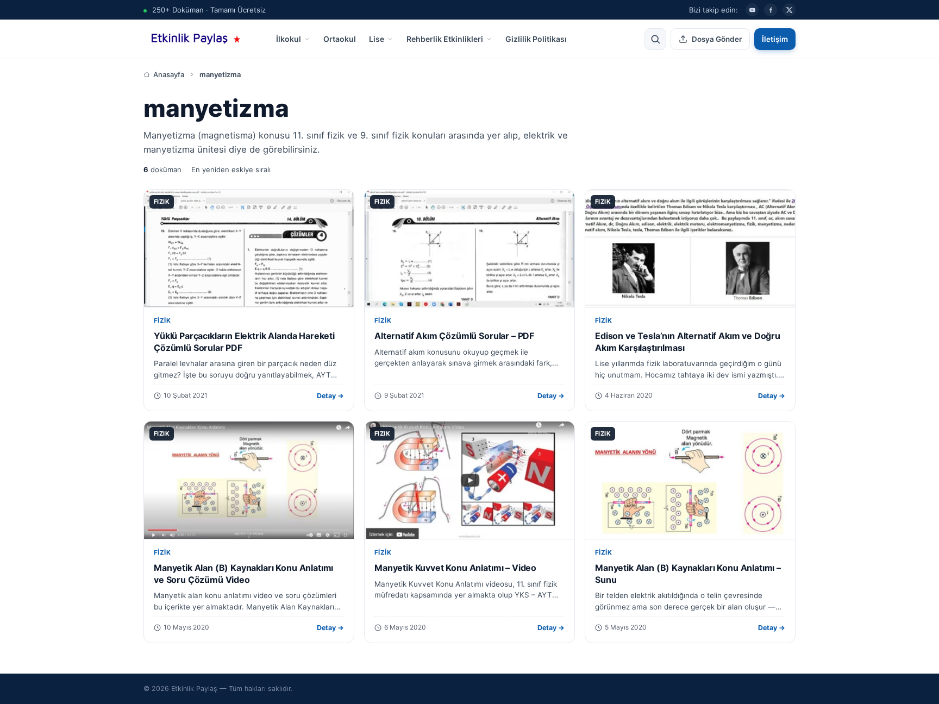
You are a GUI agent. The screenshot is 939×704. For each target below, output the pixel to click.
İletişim (775, 39)
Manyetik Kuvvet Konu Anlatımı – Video (455, 567)
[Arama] (655, 39)
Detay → (330, 396)
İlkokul (288, 38)
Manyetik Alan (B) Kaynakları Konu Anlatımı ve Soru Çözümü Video (243, 573)
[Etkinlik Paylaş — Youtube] (752, 9)
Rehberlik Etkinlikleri (444, 38)
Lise (376, 38)
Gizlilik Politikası (536, 38)
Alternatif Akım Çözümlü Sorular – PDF (454, 335)
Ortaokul (339, 38)
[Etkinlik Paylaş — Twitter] (789, 9)
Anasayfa (168, 74)
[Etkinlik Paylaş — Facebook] (770, 9)
